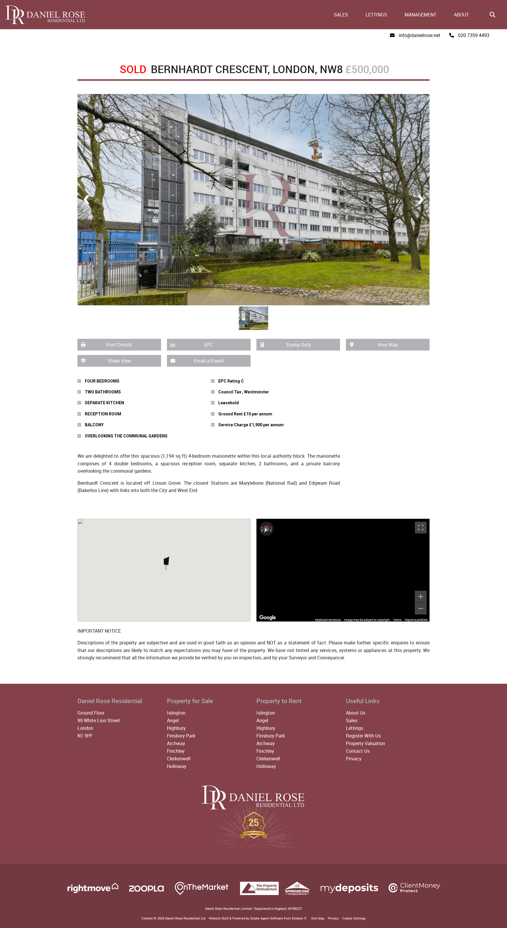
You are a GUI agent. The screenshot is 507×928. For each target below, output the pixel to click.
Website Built (219, 918)
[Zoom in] (421, 596)
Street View (119, 361)
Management (420, 14)
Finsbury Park (181, 735)
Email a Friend (209, 361)
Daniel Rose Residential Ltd (185, 918)
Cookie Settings (354, 918)
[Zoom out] (421, 608)
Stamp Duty (298, 344)
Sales (341, 14)
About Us (355, 713)
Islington (176, 713)
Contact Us (358, 751)
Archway (176, 743)
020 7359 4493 (473, 35)
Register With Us (363, 735)
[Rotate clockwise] (271, 529)
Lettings (376, 14)
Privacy (353, 758)
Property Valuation (365, 743)
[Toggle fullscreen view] (421, 527)
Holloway (176, 766)
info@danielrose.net (419, 35)
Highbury (176, 728)
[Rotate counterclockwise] (261, 529)
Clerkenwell (178, 758)
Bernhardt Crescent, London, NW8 (231, 69)
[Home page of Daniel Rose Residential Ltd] (43, 23)
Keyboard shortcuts (328, 620)
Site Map (317, 918)
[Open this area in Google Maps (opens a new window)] (267, 618)
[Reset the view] (266, 528)
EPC (209, 344)
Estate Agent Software (266, 918)
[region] (343, 570)
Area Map (388, 344)
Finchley (176, 751)
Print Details (119, 344)
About (461, 14)
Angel (173, 720)
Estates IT (299, 918)
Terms (397, 620)
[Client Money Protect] (414, 894)
